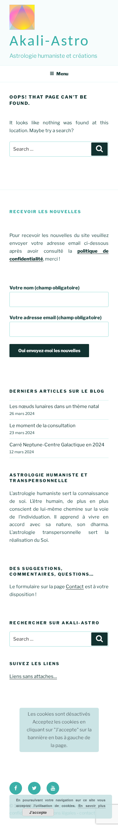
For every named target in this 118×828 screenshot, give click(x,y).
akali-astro (49, 41)
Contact (75, 586)
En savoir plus (91, 805)
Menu (62, 73)
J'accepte (38, 812)
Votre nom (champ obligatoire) (44, 288)
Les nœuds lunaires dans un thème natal (54, 406)
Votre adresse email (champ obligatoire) (55, 317)
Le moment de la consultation (42, 425)
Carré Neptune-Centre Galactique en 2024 (56, 445)
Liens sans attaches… (33, 676)
